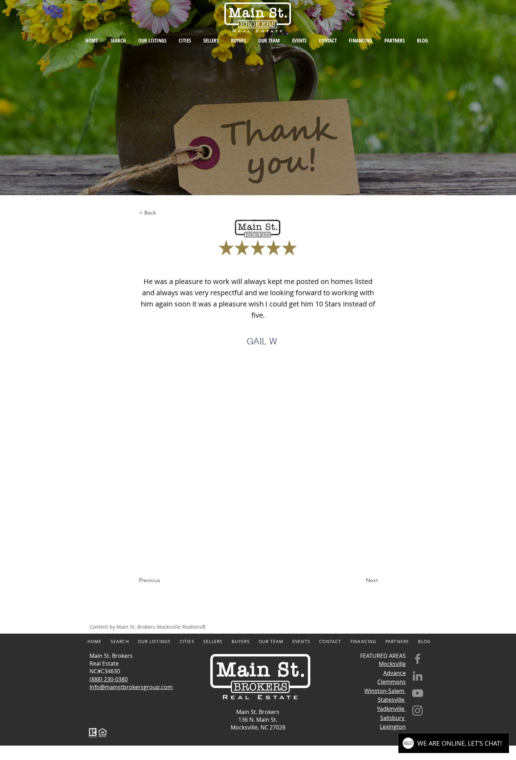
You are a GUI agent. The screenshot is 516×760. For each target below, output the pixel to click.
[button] (162, 213)
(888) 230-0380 (109, 679)
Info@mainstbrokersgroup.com (131, 687)
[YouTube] (417, 693)
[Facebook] (417, 659)
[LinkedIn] (417, 676)
